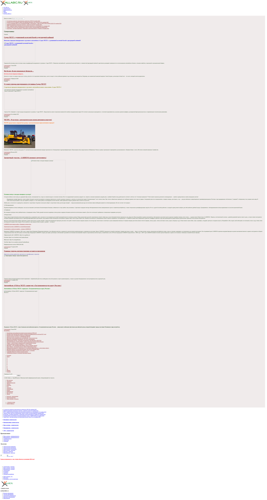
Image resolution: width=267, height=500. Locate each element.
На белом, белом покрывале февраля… (19, 71)
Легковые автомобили (8, 474)
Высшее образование (8, 493)
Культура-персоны (11, 397)
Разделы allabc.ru (7, 13)
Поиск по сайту (7, 18)
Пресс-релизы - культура (12, 398)
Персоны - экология (8, 451)
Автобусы (5, 472)
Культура (9, 385)
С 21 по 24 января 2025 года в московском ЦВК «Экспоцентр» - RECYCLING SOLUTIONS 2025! (34, 23)
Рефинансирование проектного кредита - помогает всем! (24, 24)
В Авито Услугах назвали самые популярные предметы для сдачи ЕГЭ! (28, 22)
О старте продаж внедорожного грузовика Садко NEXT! (25, 84)
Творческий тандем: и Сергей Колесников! (17, 226)
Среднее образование (8, 494)
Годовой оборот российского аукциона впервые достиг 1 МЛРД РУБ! (23, 415)
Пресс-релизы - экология (9, 450)
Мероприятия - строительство (11, 428)
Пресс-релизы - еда (7, 476)
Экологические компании (9, 446)
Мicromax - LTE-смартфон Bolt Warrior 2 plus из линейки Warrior (22, 345)
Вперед (8, 370)
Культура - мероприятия (12, 396)
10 (7, 369)
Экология (9, 381)
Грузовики (5, 471)
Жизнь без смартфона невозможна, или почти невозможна (21, 339)
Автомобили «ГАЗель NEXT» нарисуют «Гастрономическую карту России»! (32, 285)
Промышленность (7, 10)
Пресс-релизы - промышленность (11, 436)
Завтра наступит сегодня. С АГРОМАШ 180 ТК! (18, 336)
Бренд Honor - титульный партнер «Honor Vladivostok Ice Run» (22, 346)
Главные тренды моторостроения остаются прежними (24, 251)
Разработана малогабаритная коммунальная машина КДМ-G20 (22, 333)
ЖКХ (4, 11)
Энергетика (6, 440)
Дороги (5, 12)
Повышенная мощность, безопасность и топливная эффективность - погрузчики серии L (28, 348)
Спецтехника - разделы (8, 466)
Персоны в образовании (9, 497)
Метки (8, 394)
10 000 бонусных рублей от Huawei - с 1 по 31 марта (19, 344)
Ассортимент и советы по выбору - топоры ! (17, 229)
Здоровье (9, 387)
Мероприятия (6, 498)
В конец (9, 371)
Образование (10, 389)
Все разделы (10, 380)
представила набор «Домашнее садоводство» (17, 224)
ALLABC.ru (6, 7)
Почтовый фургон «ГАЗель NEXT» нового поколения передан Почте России (25, 341)
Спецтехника (7, 65)
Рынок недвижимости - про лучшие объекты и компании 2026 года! (18, 459)
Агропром (5, 441)
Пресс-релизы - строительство (10, 425)
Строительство (6, 8)
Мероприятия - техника (9, 469)
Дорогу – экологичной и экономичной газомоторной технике (21, 343)
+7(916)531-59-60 (11, 402)
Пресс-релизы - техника (9, 467)
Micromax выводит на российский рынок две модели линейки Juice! (23, 349)
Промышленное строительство (11, 422)
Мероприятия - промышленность (11, 437)
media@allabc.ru (10, 403)
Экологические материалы (9, 447)
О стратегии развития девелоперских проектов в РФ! (23, 21)
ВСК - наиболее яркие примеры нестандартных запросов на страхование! (28, 26)
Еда (8, 386)
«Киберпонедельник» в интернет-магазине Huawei (19, 353)
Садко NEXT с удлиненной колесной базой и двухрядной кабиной (29, 37)
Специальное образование (9, 495)
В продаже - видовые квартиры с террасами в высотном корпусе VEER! (28, 28)
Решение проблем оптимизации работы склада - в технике (21, 350)
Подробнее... (7, 66)
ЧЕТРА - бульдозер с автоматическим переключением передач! (28, 120)
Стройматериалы (7, 438)
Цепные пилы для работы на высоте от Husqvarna (18, 335)
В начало (9, 355)
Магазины (5, 477)
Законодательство (11, 382)
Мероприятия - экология (9, 452)
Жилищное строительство (10, 419)
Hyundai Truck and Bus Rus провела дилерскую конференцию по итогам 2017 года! (26, 334)
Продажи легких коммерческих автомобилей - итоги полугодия (22, 338)
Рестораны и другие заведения (10, 479)
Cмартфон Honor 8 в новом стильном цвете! (17, 351)
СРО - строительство (8, 430)
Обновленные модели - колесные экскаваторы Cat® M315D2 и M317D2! (24, 340)
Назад (8, 356)
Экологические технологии (9, 449)
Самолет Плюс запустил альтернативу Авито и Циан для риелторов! (27, 27)
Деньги (8, 384)
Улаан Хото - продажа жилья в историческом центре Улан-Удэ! (22, 417)
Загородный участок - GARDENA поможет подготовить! (25, 158)
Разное (8, 390)
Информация (10, 391)
